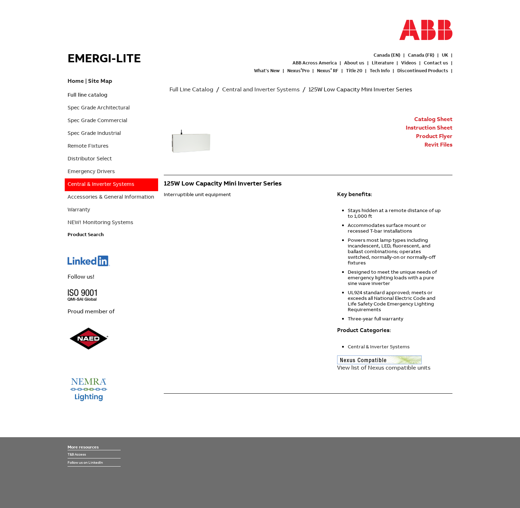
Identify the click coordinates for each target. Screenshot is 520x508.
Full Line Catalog (191, 89)
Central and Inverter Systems (261, 89)
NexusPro (298, 70)
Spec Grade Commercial (97, 120)
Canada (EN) (387, 55)
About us (354, 62)
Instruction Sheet (429, 127)
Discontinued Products (422, 70)
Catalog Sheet (433, 118)
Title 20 (354, 70)
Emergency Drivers (91, 171)
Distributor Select (90, 158)
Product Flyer (434, 135)
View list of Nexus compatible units (384, 367)
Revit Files (438, 144)
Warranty (79, 209)
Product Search (86, 234)
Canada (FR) (421, 55)
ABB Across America (315, 62)
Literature (383, 62)
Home (76, 80)
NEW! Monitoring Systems (100, 222)
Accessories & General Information (111, 196)
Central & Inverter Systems (101, 184)
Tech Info (380, 70)
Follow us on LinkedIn (85, 462)
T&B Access (77, 454)
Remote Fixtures (88, 145)
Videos (408, 62)
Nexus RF (328, 70)
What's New (267, 70)
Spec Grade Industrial (94, 133)
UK (445, 55)
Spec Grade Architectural (99, 107)
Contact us (436, 62)
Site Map (100, 80)
